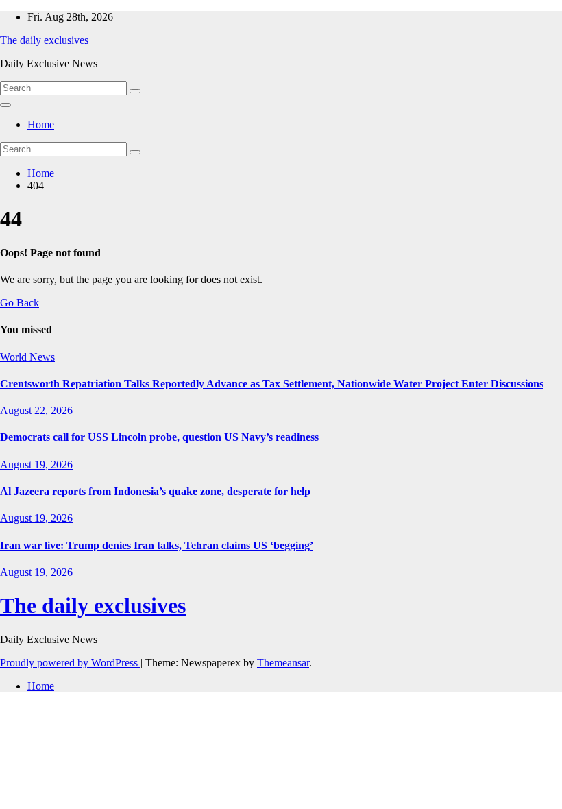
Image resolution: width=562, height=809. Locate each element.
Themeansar (283, 662)
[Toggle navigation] (5, 105)
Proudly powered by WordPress (70, 662)
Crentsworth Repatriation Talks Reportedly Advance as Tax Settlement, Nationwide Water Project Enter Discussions (271, 383)
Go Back (19, 303)
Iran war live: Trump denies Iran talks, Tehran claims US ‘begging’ (156, 545)
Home (40, 124)
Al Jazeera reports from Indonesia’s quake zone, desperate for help (155, 491)
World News (27, 357)
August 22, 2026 (36, 410)
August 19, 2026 (36, 464)
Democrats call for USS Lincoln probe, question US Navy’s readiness (159, 437)
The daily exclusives (44, 40)
